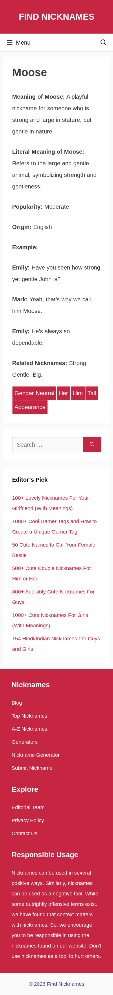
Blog (17, 703)
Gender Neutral (34, 393)
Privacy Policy (28, 820)
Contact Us (24, 833)
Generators (25, 742)
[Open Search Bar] (103, 42)
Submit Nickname (32, 768)
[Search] (92, 444)
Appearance (29, 407)
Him (78, 393)
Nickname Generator (36, 755)
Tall (92, 393)
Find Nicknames (56, 16)
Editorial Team (28, 807)
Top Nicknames (29, 716)
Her (63, 393)
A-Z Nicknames (29, 729)
